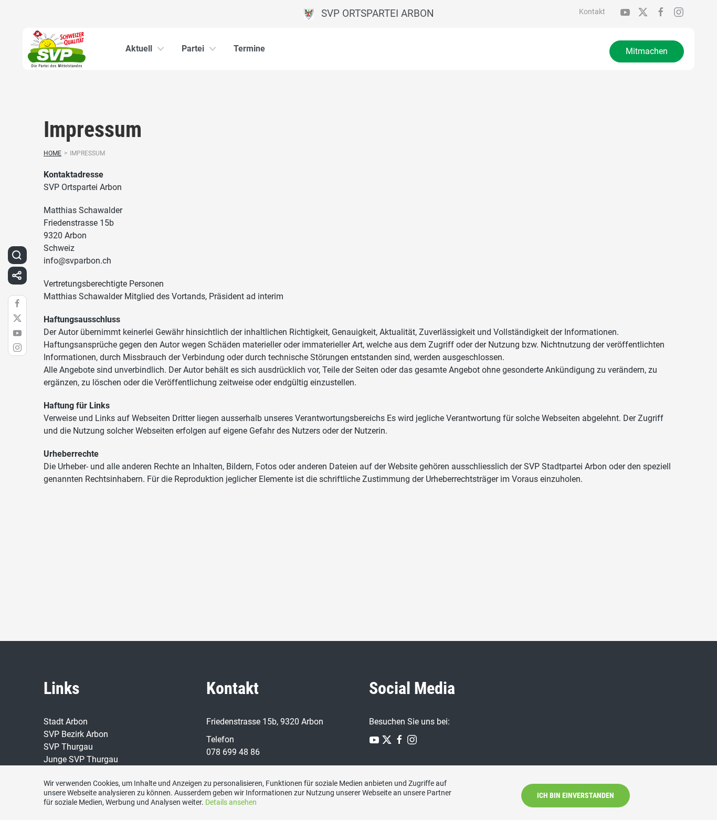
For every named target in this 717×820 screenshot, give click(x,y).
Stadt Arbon (66, 722)
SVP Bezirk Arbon (76, 734)
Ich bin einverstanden (575, 795)
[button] (17, 255)
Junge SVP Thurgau (81, 759)
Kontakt (592, 11)
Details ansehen (231, 802)
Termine (249, 49)
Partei (193, 49)
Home (52, 153)
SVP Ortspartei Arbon (373, 13)
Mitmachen (647, 51)
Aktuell (138, 49)
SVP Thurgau (68, 747)
